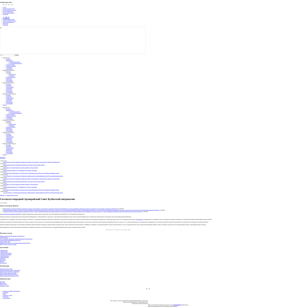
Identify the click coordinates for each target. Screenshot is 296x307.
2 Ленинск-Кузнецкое (5, 254)
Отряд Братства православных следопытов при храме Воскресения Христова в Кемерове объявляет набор (31, 173)
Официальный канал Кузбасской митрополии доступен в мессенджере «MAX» (24, 165)
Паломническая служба (6, 269)
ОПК (4, 294)
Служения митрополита (15, 63)
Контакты (2, 281)
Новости (2, 195)
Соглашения (9, 69)
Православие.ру (4, 237)
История (8, 59)
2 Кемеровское (4, 251)
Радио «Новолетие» (8, 11)
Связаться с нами (4, 286)
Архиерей (8, 85)
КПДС (1, 244)
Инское (2, 261)
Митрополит (9, 60)
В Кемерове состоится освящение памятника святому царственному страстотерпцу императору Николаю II (31, 162)
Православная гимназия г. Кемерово (9, 271)
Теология (5, 14)
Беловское (2, 258)
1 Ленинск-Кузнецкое (5, 253)
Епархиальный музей (8, 8)
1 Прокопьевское (4, 256)
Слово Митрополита (14, 62)
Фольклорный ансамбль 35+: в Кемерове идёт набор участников (20, 170)
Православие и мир (5, 241)
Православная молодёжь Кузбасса (9, 274)
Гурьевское (3, 260)
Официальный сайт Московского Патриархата (12, 236)
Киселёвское (3, 263)
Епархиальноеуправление (10, 87)
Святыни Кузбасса (11, 66)
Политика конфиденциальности (11, 291)
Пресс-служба (3, 284)
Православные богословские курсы (9, 275)
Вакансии (5, 23)
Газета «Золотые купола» (9, 10)
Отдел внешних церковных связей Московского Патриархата (16, 239)
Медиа (5, 105)
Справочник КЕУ (10, 77)
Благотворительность (8, 13)
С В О (4, 7)
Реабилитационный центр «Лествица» (10, 270)
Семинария (9, 67)
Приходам (5, 296)
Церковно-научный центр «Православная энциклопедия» (15, 243)
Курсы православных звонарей (8, 273)
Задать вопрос (6, 298)
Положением (139, 219)
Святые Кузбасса (10, 64)
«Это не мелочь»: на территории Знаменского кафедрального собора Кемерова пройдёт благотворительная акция (33, 176)
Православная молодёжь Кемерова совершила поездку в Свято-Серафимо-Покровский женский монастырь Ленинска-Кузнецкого (107, 211)
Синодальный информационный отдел (10, 240)
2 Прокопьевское (4, 257)
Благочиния (9, 80)
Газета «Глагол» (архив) (10, 244)
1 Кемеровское (4, 250)
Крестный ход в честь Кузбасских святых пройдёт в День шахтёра (20, 167)
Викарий (11, 76)
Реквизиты (9, 78)
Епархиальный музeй (8, 19)
